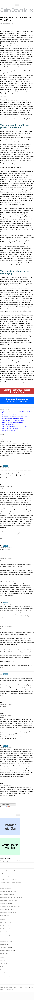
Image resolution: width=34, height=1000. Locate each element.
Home (15, 987)
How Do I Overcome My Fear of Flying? (12, 428)
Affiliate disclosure (9, 989)
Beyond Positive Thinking (6, 888)
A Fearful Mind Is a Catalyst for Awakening (12, 418)
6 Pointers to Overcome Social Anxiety (9, 867)
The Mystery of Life (5, 947)
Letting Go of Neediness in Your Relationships (10, 885)
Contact (2, 966)
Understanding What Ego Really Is (8, 870)
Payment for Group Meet (6, 976)
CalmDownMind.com (8, 987)
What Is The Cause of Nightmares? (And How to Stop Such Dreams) (17, 412)
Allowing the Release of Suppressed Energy (10, 906)
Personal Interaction (5, 979)
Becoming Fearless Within (8, 424)
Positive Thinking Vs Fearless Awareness (12, 422)
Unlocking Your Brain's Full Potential (8, 900)
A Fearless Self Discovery (6, 903)
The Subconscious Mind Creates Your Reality (10, 882)
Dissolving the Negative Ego (6, 876)
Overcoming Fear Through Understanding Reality (14, 416)
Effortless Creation (5, 922)
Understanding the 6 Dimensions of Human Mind (11, 897)
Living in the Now (4, 935)
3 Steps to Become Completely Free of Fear (13, 420)
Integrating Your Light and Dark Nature (9, 873)
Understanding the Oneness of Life (8, 912)
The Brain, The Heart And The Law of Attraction (11, 864)
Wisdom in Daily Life (5, 953)
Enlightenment (4, 925)
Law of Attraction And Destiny (7, 894)
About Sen (3, 960)
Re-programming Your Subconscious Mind (10, 861)
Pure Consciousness (5, 941)
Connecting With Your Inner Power (8, 891)
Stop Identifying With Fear (8, 430)
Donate (2, 969)
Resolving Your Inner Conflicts (7, 909)
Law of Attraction (4, 929)
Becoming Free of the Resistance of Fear (12, 414)
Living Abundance (4, 932)
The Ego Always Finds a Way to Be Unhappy (10, 879)
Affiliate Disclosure (4, 963)
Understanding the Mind (6, 950)
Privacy (20, 987)
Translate (11, 806)
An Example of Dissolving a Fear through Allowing (14, 426)
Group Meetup (4, 973)
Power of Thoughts (5, 938)
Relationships (3, 944)
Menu (17, 4)
